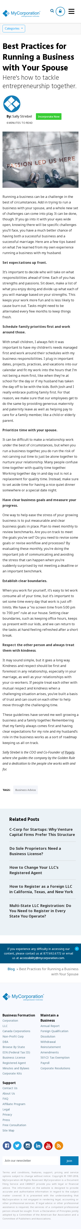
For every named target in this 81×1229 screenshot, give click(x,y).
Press (6, 1120)
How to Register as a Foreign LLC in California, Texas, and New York (41, 889)
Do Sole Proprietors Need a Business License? (35, 851)
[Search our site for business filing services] (52, 11)
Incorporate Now (48, 116)
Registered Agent (14, 1063)
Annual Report (50, 1026)
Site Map (8, 1130)
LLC (4, 1026)
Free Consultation (14, 1125)
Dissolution (47, 1036)
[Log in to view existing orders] (60, 11)
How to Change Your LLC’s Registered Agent (34, 870)
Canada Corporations (16, 1031)
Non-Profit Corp (13, 1036)
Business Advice (25, 790)
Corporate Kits (12, 1073)
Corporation (10, 1020)
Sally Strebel (22, 116)
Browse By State (13, 1047)
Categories (12, 28)
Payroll (44, 1063)
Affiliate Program (13, 1104)
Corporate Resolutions (55, 1068)
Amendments (49, 1052)
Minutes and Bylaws (15, 1068)
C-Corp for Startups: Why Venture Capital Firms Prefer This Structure (42, 832)
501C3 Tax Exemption (55, 1057)
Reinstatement (50, 1047)
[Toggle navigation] (71, 11)
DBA (5, 1042)
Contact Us (9, 1088)
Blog (11, 969)
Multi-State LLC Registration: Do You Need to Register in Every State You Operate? (40, 911)
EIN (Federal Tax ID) (16, 1052)
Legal (6, 1109)
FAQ (5, 1099)
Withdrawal (48, 1042)
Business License (13, 1057)
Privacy (7, 1114)
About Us (8, 1093)
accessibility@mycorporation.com (42, 958)
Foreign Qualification (54, 1031)
